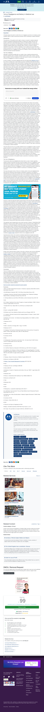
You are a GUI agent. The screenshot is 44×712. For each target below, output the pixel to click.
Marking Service (8, 648)
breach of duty (12, 232)
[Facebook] (4, 676)
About (37, 675)
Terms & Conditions (12, 706)
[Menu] (4, 2)
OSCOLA (6, 471)
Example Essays (9, 12)
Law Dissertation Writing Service (11, 644)
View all (38, 475)
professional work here (22, 7)
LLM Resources (29, 688)
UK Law (13, 25)
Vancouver (29, 471)
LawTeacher (7, 16)
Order (19, 1)
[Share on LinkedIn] (16, 28)
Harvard (23, 471)
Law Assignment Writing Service (11, 646)
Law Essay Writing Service (10, 642)
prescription (32, 111)
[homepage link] (4, 12)
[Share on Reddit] (14, 28)
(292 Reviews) (25, 611)
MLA (14, 471)
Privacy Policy (5, 706)
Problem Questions (30, 682)
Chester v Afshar (6, 254)
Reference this (8, 22)
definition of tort (35, 60)
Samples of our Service (10, 649)
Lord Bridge (5, 208)
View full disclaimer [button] (21, 9)
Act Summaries (29, 680)
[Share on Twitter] (12, 28)
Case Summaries (29, 678)
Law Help (28, 690)
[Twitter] (9, 676)
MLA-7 (18, 471)
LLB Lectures (28, 692)
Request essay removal (9, 573)
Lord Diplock (35, 203)
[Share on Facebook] (9, 28)
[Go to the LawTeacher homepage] (7, 2)
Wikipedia (35, 471)
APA (10, 471)
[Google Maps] (13, 676)
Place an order (22, 607)
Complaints (38, 684)
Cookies (17, 706)
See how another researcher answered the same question (15, 284)
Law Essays (28, 676)
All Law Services (19, 685)
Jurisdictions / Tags (35, 524)
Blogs (27, 694)
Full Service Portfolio (9, 651)
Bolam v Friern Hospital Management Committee (15, 361)
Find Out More (33, 664)
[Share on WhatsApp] (18, 28)
